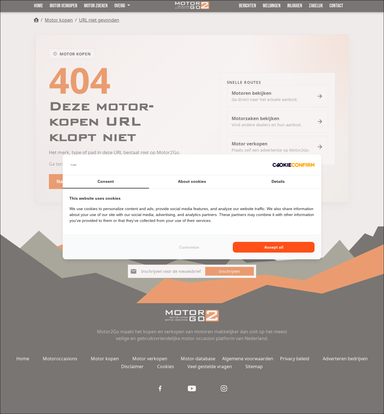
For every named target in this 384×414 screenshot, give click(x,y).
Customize (189, 247)
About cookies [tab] (192, 181)
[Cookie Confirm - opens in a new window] (293, 164)
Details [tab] (278, 181)
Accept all (273, 247)
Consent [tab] (106, 181)
